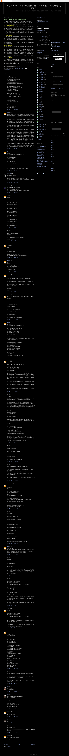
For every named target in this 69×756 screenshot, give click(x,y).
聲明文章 (40, 121)
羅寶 (8, 686)
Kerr (7, 151)
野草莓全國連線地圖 (41, 158)
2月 (52, 165)
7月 (52, 149)
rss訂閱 (53, 64)
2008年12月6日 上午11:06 (12, 722)
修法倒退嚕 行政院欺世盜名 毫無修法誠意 (15, 19)
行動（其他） (41, 79)
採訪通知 (40, 97)
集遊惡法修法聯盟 (40, 163)
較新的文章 (6, 744)
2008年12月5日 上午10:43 (12, 442)
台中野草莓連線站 (40, 152)
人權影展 (40, 69)
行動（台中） (41, 74)
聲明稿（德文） (42, 128)
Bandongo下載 (58, 88)
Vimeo (63, 81)
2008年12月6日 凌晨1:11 (12, 708)
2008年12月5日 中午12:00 (12, 480)
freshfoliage (59, 81)
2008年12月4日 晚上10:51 (12, 148)
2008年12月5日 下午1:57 (12, 575)
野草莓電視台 (40, 148)
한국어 (39, 22)
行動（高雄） (41, 81)
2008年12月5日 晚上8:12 (12, 668)
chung (8, 112)
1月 (52, 166)
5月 (52, 140)
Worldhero (9, 173)
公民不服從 (41, 71)
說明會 (40, 109)
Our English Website (41, 17)
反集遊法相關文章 (42, 72)
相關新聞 (40, 89)
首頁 (19, 744)
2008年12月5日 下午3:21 (12, 627)
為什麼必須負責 (46, 38)
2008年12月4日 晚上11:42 (12, 192)
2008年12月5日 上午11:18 (12, 461)
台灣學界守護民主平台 (41, 166)
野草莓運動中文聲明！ (41, 30)
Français (43, 21)
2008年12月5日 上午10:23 (12, 356)
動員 (40, 96)
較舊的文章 (32, 744)
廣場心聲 (40, 111)
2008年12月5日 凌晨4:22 (12, 257)
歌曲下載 (53, 88)
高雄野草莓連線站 (40, 157)
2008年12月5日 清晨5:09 (12, 271)
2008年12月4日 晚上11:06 (12, 170)
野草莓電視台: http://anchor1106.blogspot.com (43, 53)
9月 (52, 145)
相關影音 (40, 91)
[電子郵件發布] (26, 68)
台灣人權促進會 (40, 160)
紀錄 (40, 92)
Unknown (8, 243)
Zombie (8, 295)
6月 (52, 151)
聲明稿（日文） (42, 124)
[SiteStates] (40, 173)
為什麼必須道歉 (46, 35)
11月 (52, 142)
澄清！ (40, 114)
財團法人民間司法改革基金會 (43, 161)
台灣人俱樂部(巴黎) (41, 168)
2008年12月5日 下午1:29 (12, 554)
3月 (52, 163)
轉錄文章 (40, 133)
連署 (40, 101)
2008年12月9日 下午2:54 (12, 739)
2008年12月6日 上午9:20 (12, 716)
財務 (40, 94)
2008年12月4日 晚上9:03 (12, 109)
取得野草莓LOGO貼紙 (55, 46)
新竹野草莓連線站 (40, 155)
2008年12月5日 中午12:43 (12, 508)
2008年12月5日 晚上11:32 (12, 683)
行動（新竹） (41, 82)
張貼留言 (5, 742)
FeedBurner (61, 61)
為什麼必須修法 (46, 41)
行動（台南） (41, 77)
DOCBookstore (9, 483)
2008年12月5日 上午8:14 (12, 300)
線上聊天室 (41, 116)
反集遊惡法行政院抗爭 (61, 135)
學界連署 (40, 119)
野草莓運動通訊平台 (41, 149)
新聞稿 (18, 66)
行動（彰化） (41, 86)
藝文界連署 (41, 134)
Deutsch (47, 21)
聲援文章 (40, 131)
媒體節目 (40, 102)
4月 (52, 161)
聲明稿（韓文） (42, 129)
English (40, 21)
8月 (52, 147)
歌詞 (62, 88)
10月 (52, 144)
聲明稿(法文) (41, 126)
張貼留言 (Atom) (10, 746)
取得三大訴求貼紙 (54, 50)
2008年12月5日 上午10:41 (12, 391)
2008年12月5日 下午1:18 (12, 543)
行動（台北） (41, 76)
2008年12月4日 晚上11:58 (12, 227)
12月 (52, 168)
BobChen (8, 185)
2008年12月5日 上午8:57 (12, 319)
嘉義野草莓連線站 (40, 151)
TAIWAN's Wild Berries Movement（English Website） (43, 145)
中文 (38, 21)
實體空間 (40, 107)
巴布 (8, 195)
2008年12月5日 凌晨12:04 (12, 240)
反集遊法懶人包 (40, 164)
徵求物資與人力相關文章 (43, 113)
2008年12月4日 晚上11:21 (12, 182)
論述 (40, 118)
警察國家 (40, 136)
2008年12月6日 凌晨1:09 (12, 691)
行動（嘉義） (41, 84)
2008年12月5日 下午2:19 (12, 605)
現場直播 (40, 99)
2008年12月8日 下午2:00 (12, 732)
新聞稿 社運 (41, 106)
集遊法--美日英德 (10, 276)
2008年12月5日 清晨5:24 (12, 291)
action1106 (42, 50)
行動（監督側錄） (42, 87)
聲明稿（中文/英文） (43, 123)
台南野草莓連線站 (40, 154)
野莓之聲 (53, 81)
